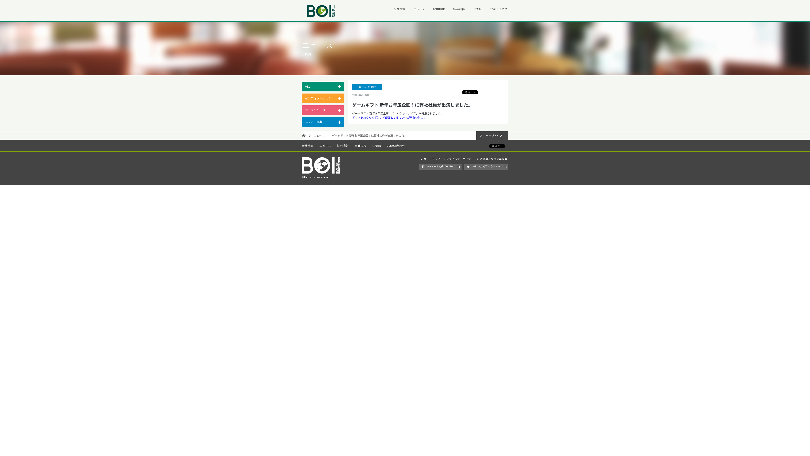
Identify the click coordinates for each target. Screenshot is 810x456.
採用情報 (439, 9)
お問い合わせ (498, 9)
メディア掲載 (314, 122)
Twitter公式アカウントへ (486, 166)
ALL (307, 86)
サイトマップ (432, 159)
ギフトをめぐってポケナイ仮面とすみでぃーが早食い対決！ (389, 117)
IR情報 (477, 9)
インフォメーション (318, 98)
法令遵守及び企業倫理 (493, 159)
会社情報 (399, 9)
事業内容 (459, 9)
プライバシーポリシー (460, 159)
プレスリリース (315, 110)
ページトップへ (495, 135)
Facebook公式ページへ (440, 166)
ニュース (419, 9)
